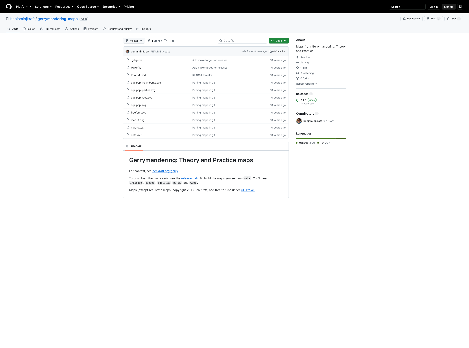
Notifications (413, 18)
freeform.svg (138, 112)
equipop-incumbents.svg (146, 82)
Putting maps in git (203, 82)
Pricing (129, 6)
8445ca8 (247, 51)
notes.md (136, 135)
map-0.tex (137, 127)
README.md (138, 75)
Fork (435, 18)
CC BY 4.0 (248, 190)
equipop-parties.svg (143, 90)
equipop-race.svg (141, 97)
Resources (63, 6)
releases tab (189, 178)
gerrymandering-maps (58, 19)
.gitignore (136, 60)
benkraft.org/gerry (165, 171)
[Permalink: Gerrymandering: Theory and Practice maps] (126, 160)
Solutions (42, 6)
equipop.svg (138, 105)
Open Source (86, 6)
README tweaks (160, 51)
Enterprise (109, 6)
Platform (22, 6)
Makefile (136, 67)
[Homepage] (9, 7)
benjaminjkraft (22, 19)
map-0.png (138, 120)
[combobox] (244, 40)
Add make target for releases (209, 60)
